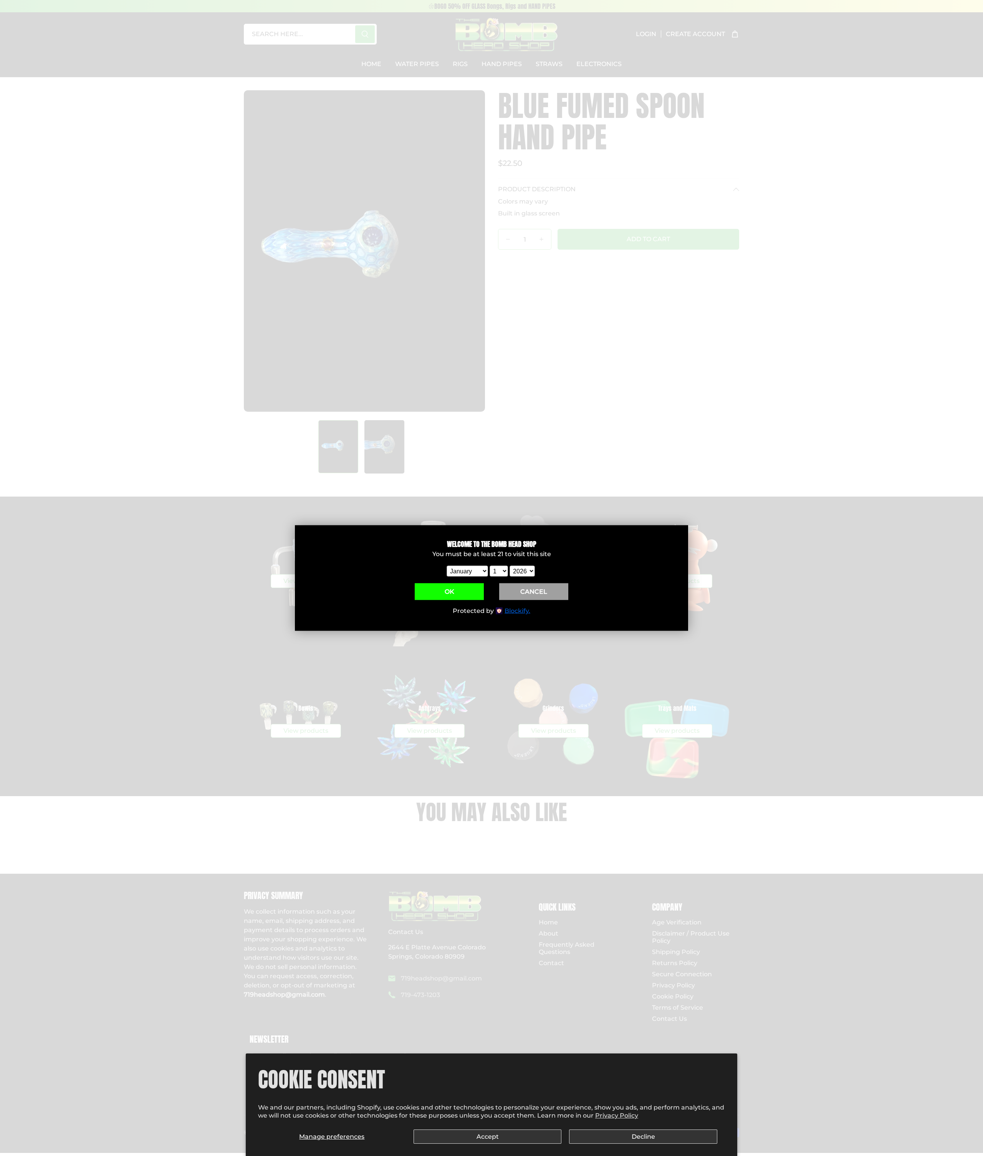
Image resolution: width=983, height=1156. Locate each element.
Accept (488, 1136)
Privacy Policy (616, 1115)
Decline (643, 1136)
